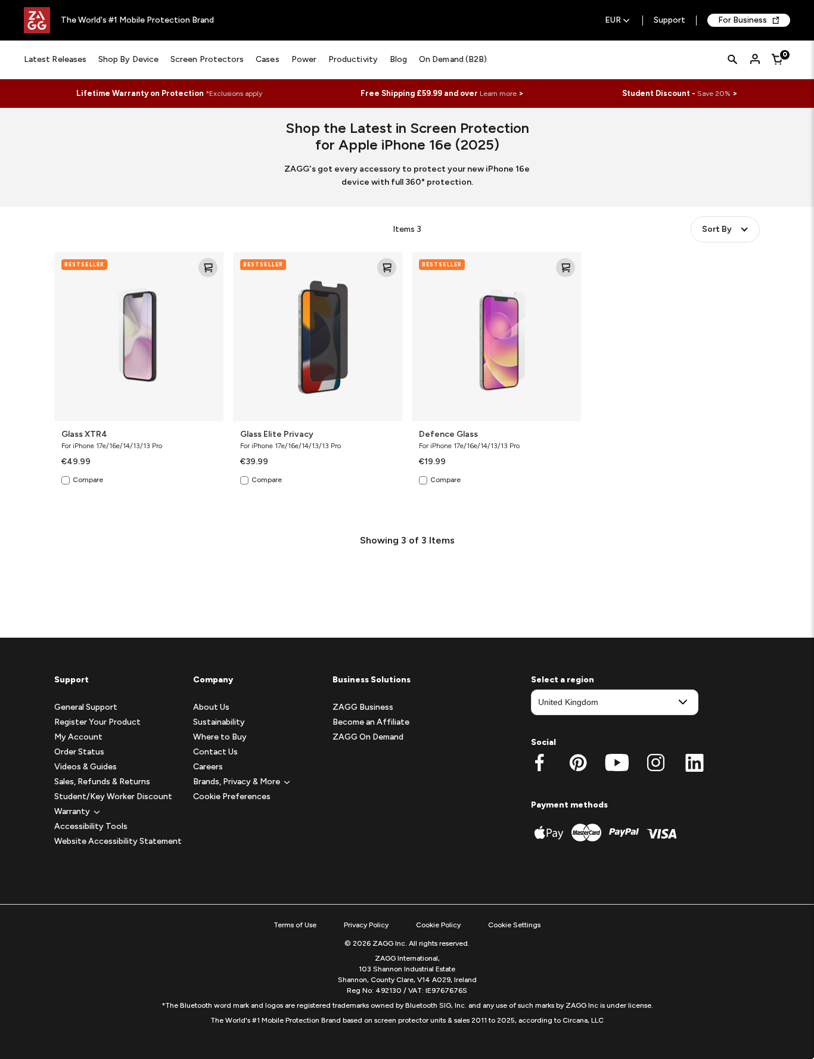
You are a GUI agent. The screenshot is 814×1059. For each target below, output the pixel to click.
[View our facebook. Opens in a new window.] (539, 763)
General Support (85, 707)
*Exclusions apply (234, 93)
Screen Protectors (207, 59)
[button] (72, 811)
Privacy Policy (366, 925)
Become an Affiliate (371, 722)
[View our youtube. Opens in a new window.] (617, 763)
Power (303, 59)
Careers (208, 767)
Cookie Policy (438, 925)
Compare (88, 480)
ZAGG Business (363, 707)
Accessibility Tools (91, 826)
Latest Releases (55, 59)
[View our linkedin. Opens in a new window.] (694, 763)
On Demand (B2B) (453, 59)
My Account (78, 737)
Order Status (79, 752)
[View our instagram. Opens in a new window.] (655, 763)
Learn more (498, 93)
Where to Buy (220, 737)
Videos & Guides (85, 767)
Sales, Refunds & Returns (102, 782)
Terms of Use (295, 925)
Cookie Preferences (232, 796)
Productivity (353, 59)
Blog (398, 59)
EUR (613, 20)
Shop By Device (128, 59)
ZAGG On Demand (368, 737)
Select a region (562, 680)
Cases (267, 59)
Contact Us (215, 752)
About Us (211, 707)
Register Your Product (97, 722)
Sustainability (219, 722)
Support (669, 20)
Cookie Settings (514, 925)
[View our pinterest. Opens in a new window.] (578, 763)
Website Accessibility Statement (118, 841)
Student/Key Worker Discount (113, 796)
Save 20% (714, 93)
